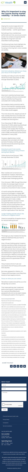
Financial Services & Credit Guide (10, 416)
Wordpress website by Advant (14, 468)
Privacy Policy (6, 419)
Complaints (5, 422)
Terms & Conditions (7, 426)
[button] (25, 2)
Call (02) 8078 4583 (6, 431)
